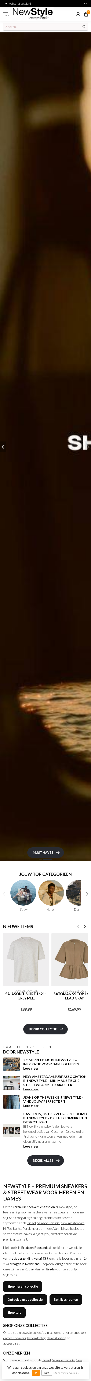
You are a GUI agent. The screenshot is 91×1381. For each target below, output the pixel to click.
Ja (35, 1373)
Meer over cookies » (66, 1373)
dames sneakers (14, 1338)
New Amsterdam (72, 1223)
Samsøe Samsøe (48, 1223)
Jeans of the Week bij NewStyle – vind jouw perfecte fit (53, 1099)
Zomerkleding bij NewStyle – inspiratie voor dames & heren (51, 1062)
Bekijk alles (43, 1160)
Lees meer (31, 1068)
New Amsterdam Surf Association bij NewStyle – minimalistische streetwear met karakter (55, 1080)
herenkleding (36, 1338)
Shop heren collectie (22, 1286)
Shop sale (14, 1312)
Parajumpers (31, 1228)
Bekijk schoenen (66, 1299)
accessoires (11, 1343)
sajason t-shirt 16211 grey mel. (26, 996)
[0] (86, 14)
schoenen (56, 1332)
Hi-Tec (7, 1228)
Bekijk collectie (43, 1029)
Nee (47, 1373)
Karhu (17, 1228)
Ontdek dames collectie (25, 1299)
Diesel (31, 1223)
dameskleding (56, 1338)
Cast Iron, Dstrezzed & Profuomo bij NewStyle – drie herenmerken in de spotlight (55, 1118)
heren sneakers (76, 1332)
